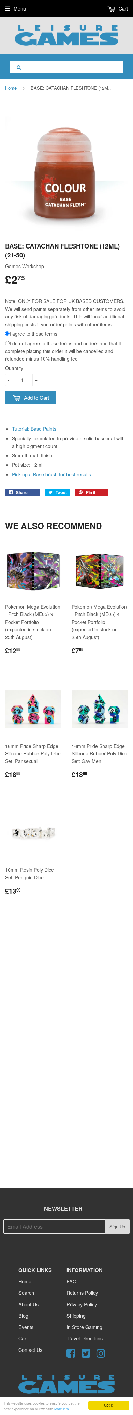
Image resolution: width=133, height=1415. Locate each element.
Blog (23, 1315)
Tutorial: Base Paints (34, 428)
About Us (28, 1304)
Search (26, 1292)
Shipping (76, 1315)
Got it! (109, 1405)
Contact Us (30, 1349)
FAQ (71, 1281)
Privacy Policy (81, 1304)
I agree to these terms (33, 333)
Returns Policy (82, 1292)
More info (61, 1408)
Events (25, 1326)
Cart (122, 8)
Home (11, 88)
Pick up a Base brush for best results (51, 474)
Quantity (14, 368)
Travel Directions (84, 1338)
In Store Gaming (84, 1326)
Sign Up (117, 1226)
